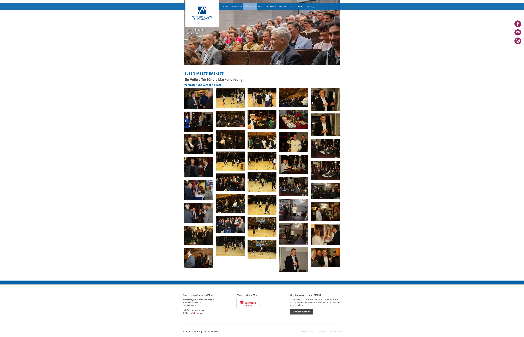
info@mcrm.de (197, 313)
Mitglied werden (301, 311)
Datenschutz (308, 331)
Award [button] (273, 6)
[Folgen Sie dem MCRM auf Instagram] (517, 41)
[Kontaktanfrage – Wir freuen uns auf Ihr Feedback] (517, 32)
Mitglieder (303, 6)
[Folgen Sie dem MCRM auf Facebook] (517, 23)
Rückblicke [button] (250, 6)
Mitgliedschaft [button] (287, 6)
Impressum (335, 331)
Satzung (322, 331)
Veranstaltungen (232, 6)
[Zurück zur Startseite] (202, 13)
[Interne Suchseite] (312, 6)
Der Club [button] (263, 6)
